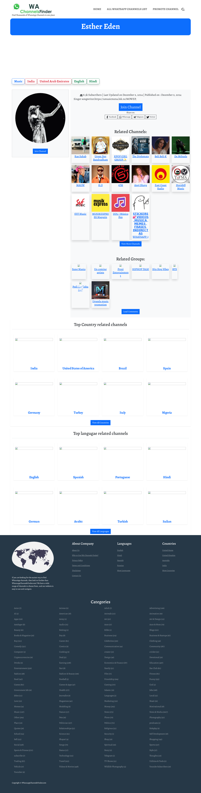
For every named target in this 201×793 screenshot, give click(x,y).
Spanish (120, 560)
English (79, 81)
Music (18, 81)
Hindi (93, 81)
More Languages (123, 570)
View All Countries (100, 422)
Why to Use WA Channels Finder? (85, 555)
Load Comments (130, 311)
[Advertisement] (100, 56)
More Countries (168, 570)
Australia (166, 560)
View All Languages (100, 531)
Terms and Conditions (81, 565)
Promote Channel (166, 9)
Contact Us (76, 575)
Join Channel (40, 151)
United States (167, 550)
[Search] (183, 9)
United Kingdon (168, 555)
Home (97, 9)
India (31, 81)
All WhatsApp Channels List (127, 9)
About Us (75, 550)
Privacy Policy (77, 560)
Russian (120, 565)
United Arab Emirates (54, 81)
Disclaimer (76, 570)
